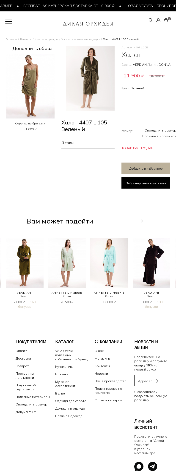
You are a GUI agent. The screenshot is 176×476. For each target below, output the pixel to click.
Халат (24, 296)
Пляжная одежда (68, 416)
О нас (99, 351)
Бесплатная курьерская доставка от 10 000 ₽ (64, 5)
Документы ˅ (26, 412)
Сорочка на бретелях (30, 123)
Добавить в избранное (146, 168)
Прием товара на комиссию (108, 391)
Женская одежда (46, 39)
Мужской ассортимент (65, 384)
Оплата (22, 351)
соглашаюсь (147, 392)
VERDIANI (140, 65)
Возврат (22, 366)
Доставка (23, 358)
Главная (11, 39)
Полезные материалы (33, 397)
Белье (60, 393)
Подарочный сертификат (26, 387)
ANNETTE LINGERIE (67, 292)
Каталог (25, 39)
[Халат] (25, 263)
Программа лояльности (25, 375)
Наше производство (110, 381)
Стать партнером (108, 400)
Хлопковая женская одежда (80, 39)
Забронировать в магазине (146, 183)
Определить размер (31, 404)
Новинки (62, 374)
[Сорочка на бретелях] (30, 86)
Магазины (102, 358)
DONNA (164, 65)
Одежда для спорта (70, 401)
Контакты (102, 366)
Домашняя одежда (70, 408)
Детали (67, 143)
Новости (101, 373)
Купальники (64, 367)
